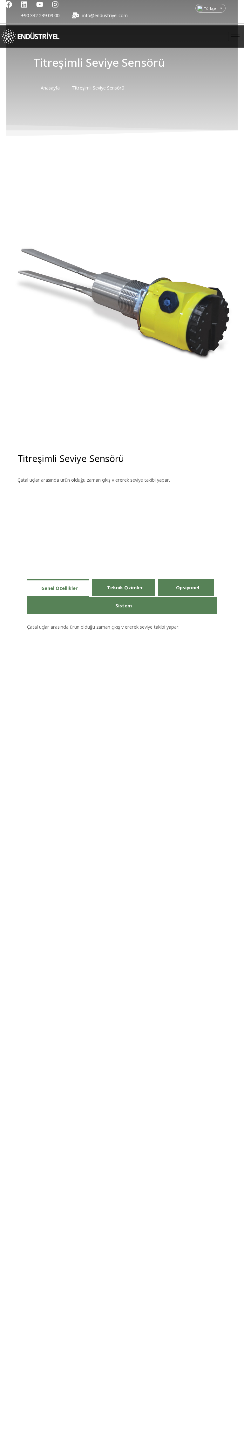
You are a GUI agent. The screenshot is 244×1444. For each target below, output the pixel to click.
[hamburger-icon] (235, 36)
